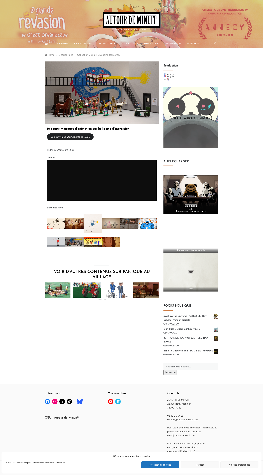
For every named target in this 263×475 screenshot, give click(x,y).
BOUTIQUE (193, 43)
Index (190, 288)
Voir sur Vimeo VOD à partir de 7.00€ (70, 136)
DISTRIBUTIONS (129, 43)
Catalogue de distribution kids (191, 250)
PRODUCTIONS (107, 43)
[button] (45, 290)
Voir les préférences (239, 464)
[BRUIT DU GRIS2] (102, 92)
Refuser (200, 464)
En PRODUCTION (83, 43)
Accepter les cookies (160, 464)
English (171, 76)
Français (171, 74)
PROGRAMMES (173, 43)
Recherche (170, 372)
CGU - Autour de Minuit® (62, 417)
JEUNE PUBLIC (152, 43)
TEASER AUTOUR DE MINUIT (191, 118)
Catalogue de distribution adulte (191, 211)
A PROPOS (62, 43)
